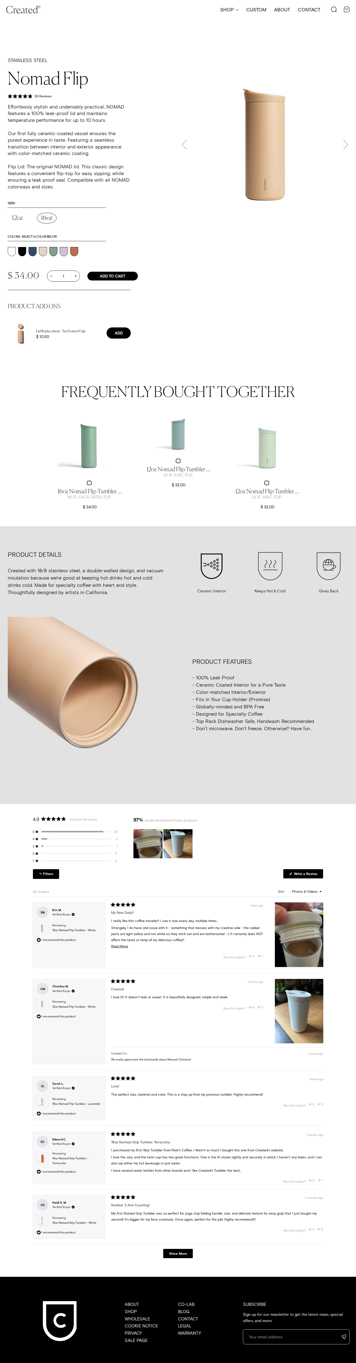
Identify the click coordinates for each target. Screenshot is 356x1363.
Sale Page (136, 1340)
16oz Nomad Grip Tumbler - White (74, 1222)
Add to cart (112, 276)
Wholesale (137, 1318)
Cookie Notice (141, 1325)
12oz (17, 218)
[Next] (345, 144)
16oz (47, 218)
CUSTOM (256, 9)
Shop (131, 1311)
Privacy (133, 1333)
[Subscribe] (345, 1336)
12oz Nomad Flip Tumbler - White (74, 1006)
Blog (184, 1311)
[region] (163, 843)
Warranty (189, 1333)
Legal (184, 1325)
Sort (281, 892)
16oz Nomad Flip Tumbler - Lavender (76, 1103)
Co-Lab (186, 1304)
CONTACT (309, 9)
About (132, 1304)
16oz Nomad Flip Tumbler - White (74, 930)
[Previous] (184, 144)
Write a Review (308, 875)
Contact (188, 1318)
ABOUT (282, 9)
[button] (334, 9)
